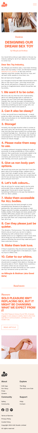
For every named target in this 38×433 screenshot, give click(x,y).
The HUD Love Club (26, 388)
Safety (3, 401)
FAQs (21, 401)
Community (5, 404)
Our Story (4, 388)
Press (3, 391)
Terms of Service (7, 415)
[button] (34, 4)
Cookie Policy (6, 422)
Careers (4, 393)
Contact (22, 404)
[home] (4, 4)
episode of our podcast (9, 71)
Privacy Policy (6, 419)
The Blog (23, 386)
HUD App (4, 386)
